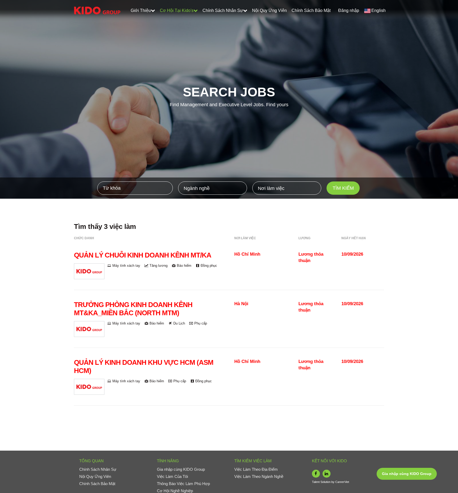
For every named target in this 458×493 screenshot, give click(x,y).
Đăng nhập (348, 10)
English (378, 10)
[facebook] (316, 474)
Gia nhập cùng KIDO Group (406, 474)
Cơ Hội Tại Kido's (176, 10)
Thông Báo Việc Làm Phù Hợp (183, 483)
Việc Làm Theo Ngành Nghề (258, 476)
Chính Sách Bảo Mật (311, 10)
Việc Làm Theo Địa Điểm (256, 469)
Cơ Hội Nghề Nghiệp (175, 490)
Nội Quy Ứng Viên (269, 10)
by (333, 481)
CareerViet (342, 481)
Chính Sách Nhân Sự (222, 10)
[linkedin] (327, 474)
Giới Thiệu (141, 10)
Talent (316, 481)
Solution (325, 481)
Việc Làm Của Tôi (172, 476)
